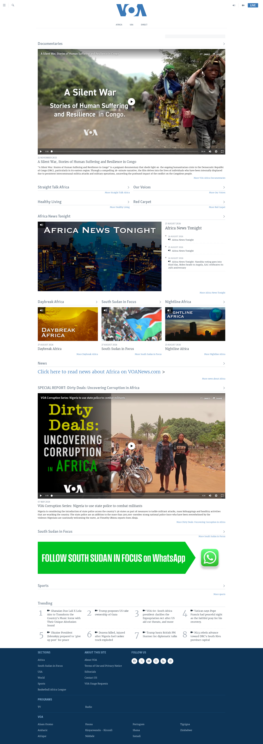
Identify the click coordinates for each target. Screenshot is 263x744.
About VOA (91, 659)
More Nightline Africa (214, 354)
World (41, 677)
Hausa (89, 724)
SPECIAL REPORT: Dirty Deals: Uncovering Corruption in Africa (88, 388)
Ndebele (89, 736)
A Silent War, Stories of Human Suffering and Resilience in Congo (80, 53)
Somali (137, 736)
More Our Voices (217, 192)
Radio (88, 706)
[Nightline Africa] (195, 324)
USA (131, 25)
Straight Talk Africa (53, 187)
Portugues (138, 724)
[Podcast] (170, 661)
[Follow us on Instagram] (156, 661)
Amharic (43, 730)
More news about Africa (213, 378)
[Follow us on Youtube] (149, 661)
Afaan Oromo (45, 724)
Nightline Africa (178, 302)
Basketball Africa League (52, 689)
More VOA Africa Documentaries (209, 178)
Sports (43, 586)
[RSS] (163, 661)
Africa (119, 25)
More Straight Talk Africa (117, 192)
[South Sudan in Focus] (132, 324)
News (42, 363)
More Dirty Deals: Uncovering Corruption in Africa (201, 522)
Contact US (91, 677)
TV (39, 706)
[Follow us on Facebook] (134, 661)
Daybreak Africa (51, 302)
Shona (136, 730)
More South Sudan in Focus (148, 354)
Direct (144, 25)
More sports (219, 594)
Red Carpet (142, 202)
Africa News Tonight (54, 216)
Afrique (42, 736)
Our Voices (142, 187)
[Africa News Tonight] (99, 256)
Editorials (90, 671)
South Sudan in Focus (119, 302)
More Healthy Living (120, 207)
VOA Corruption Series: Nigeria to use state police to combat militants (83, 398)
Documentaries (50, 44)
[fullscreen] (222, 151)
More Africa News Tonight (212, 292)
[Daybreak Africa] (68, 324)
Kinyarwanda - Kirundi (98, 730)
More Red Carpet (217, 207)
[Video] (243, 5)
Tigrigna (185, 724)
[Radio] (234, 5)
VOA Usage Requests (96, 683)
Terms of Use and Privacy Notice (103, 665)
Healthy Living (49, 202)
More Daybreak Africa (87, 354)
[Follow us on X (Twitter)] (141, 661)
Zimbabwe (186, 730)
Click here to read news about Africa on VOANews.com (99, 372)
